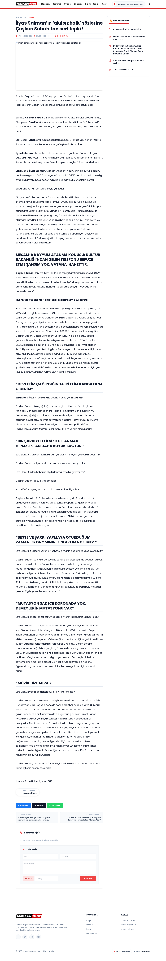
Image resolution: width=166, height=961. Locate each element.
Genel (31, 17)
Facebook (24, 805)
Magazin (45, 4)
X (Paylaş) (39, 805)
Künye (88, 920)
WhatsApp (56, 805)
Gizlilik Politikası (128, 920)
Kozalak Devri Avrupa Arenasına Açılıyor (128, 61)
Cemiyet (56, 4)
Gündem (78, 4)
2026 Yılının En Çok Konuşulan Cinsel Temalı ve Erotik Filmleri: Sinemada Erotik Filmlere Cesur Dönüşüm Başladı (128, 50)
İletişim (89, 929)
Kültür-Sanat (92, 4)
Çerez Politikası (128, 929)
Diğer (104, 4)
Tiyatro (67, 4)
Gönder (88, 879)
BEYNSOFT (145, 951)
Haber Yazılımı (123, 951)
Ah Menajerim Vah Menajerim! (127, 29)
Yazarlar (89, 925)
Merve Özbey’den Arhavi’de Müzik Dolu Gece (129, 38)
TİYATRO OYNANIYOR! (123, 69)
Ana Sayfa (21, 17)
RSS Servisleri (91, 933)
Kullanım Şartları (128, 925)
